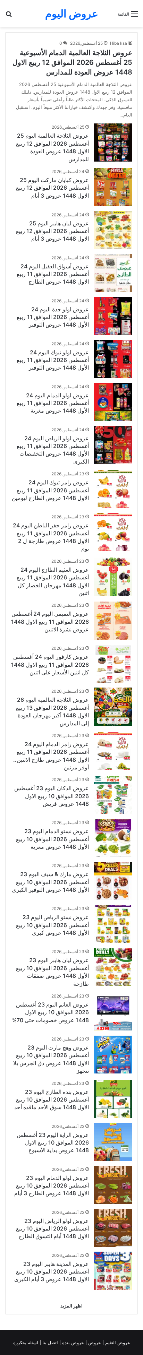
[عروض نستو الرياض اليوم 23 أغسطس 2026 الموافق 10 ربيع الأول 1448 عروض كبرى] (113, 924)
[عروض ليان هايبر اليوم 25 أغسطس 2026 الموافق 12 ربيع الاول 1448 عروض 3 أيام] (113, 230)
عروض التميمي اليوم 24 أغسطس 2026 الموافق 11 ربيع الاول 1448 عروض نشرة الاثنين (50, 621)
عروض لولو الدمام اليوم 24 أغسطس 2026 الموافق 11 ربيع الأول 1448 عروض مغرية (53, 403)
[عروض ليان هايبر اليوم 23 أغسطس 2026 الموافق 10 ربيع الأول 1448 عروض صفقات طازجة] (113, 967)
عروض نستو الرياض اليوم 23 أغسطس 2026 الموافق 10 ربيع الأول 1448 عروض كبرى (52, 925)
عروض (94, 1342)
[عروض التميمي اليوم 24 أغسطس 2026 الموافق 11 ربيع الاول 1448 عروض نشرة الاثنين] (113, 621)
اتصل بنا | (49, 1342)
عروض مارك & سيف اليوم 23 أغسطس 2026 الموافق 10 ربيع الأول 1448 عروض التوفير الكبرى (50, 882)
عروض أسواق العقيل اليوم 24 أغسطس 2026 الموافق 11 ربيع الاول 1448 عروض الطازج (53, 274)
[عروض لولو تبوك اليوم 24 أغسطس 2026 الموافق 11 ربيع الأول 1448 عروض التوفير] (113, 359)
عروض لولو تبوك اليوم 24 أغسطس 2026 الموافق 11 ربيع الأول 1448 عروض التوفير (53, 360)
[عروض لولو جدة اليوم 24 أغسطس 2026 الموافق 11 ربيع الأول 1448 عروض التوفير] (113, 316)
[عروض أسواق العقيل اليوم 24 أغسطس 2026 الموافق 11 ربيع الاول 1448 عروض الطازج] (113, 273)
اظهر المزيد (71, 1306)
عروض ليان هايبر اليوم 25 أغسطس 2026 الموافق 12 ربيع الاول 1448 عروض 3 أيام (52, 231)
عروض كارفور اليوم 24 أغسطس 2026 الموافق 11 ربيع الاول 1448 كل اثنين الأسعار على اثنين (50, 664)
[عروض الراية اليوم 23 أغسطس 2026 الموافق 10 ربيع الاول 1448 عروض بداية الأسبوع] (113, 1142)
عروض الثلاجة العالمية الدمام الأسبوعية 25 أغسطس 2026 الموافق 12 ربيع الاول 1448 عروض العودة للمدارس (72, 62)
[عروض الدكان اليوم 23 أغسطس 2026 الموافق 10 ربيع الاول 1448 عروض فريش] (113, 795)
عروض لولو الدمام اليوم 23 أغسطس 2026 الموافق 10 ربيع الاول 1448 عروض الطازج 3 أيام (51, 1185)
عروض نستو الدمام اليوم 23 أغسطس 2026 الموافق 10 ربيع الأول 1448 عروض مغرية (52, 839)
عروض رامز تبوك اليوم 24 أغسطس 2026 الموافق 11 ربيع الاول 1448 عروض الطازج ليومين (50, 490)
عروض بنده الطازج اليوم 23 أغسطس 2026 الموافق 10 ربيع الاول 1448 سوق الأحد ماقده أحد (51, 1099)
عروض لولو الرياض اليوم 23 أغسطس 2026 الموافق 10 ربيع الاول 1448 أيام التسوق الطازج (52, 1228)
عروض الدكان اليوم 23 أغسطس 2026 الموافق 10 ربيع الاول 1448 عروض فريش (51, 796)
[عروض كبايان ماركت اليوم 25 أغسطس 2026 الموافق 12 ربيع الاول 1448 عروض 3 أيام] (113, 187)
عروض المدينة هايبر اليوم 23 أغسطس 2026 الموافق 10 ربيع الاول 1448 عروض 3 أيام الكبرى (51, 1271)
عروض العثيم (117, 1342)
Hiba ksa (118, 43)
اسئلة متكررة (26, 1342)
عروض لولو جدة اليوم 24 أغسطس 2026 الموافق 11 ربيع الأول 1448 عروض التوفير (53, 317)
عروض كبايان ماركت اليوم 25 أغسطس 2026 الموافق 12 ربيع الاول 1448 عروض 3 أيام (52, 187)
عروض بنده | (72, 1342)
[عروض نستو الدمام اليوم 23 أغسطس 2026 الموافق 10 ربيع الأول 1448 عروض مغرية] (113, 838)
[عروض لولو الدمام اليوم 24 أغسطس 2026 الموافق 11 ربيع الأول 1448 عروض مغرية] (113, 402)
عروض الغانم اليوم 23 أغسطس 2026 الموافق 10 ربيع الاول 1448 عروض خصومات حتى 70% (50, 1012)
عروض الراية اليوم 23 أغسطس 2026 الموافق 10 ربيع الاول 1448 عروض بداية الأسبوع (53, 1142)
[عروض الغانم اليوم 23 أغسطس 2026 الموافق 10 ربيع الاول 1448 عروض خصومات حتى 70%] (113, 1011)
